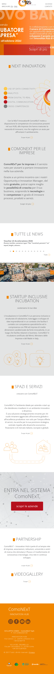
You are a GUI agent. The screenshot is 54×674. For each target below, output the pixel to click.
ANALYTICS (12, 93)
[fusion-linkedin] (27, 621)
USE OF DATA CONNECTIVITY (21, 88)
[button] (2, 272)
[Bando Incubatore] (27, 32)
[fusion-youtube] (22, 621)
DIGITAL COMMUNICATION (20, 102)
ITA (12, 6)
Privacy (32, 652)
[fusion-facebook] (16, 621)
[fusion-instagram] (10, 621)
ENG (15, 6)
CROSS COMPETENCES (18, 106)
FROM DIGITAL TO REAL (19, 97)
